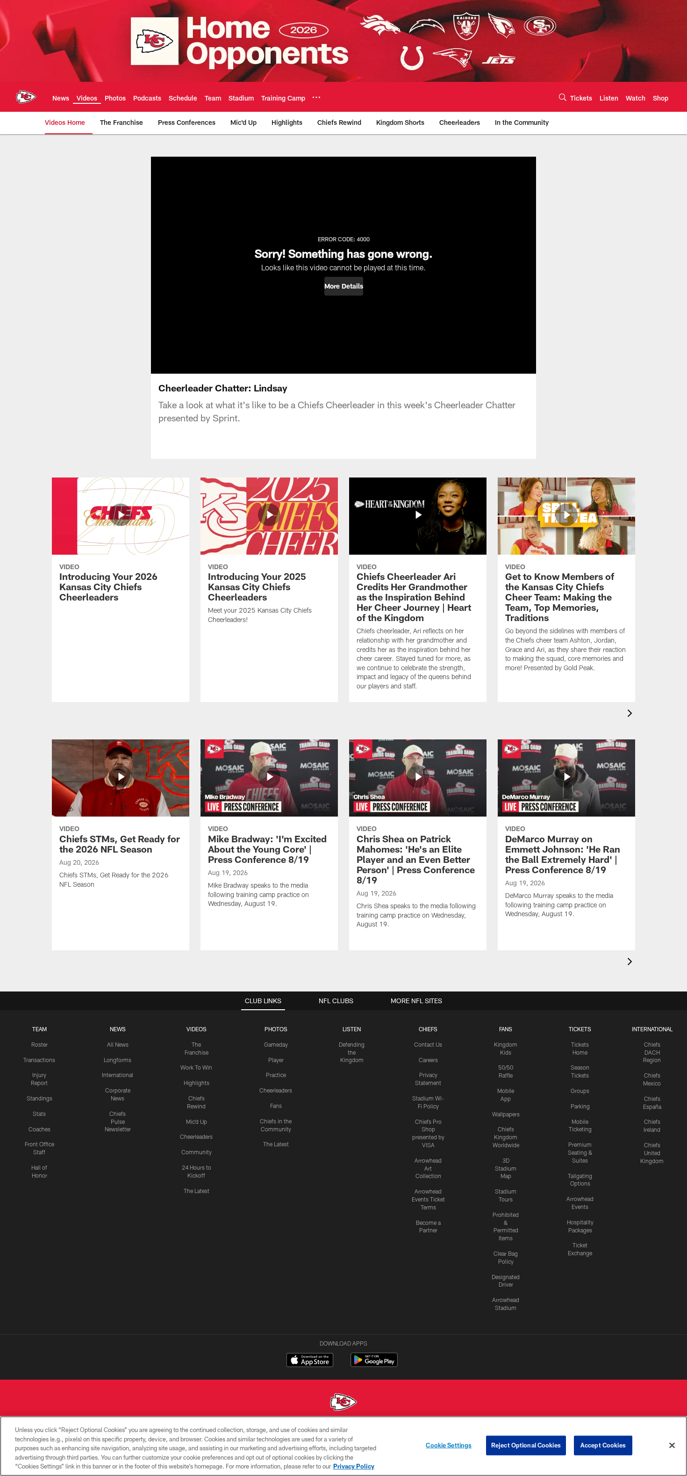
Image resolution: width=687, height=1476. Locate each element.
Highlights (196, 1082)
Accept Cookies (603, 1445)
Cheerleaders (196, 1136)
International (117, 1074)
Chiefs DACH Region (652, 1052)
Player (276, 1059)
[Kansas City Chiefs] (343, 1403)
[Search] (562, 97)
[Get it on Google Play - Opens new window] (374, 1364)
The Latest (196, 1190)
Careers (428, 1059)
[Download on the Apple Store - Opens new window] (309, 1361)
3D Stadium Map (505, 1168)
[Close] (672, 1445)
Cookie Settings (449, 1445)
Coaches (39, 1129)
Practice (276, 1074)
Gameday (276, 1044)
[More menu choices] (316, 97)
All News (118, 1044)
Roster (39, 1044)
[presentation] (631, 714)
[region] (343, 1446)
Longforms (117, 1059)
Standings (39, 1098)
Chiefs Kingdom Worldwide (506, 1137)
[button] (343, 286)
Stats (39, 1113)
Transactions (39, 1059)
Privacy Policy (353, 1466)
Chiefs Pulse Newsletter (118, 1121)
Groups (580, 1090)
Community (196, 1152)
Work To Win (196, 1067)
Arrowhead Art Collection (428, 1168)
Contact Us (428, 1044)
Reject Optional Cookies (526, 1445)
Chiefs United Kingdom (652, 1153)
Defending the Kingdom (352, 1052)
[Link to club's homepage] (26, 97)
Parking (580, 1106)
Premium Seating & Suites (580, 1152)
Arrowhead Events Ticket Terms (428, 1199)
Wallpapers (506, 1114)
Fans (276, 1105)
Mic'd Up (196, 1121)
